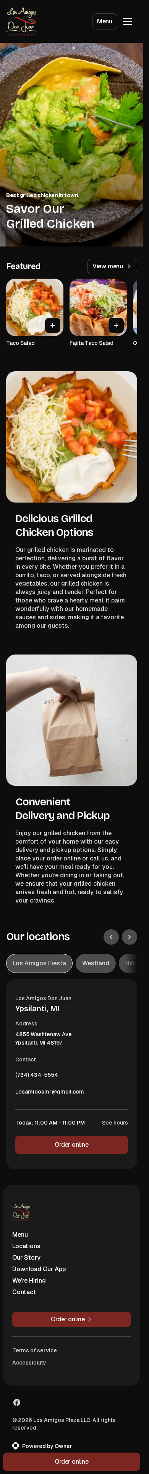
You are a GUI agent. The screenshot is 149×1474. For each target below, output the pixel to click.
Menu (104, 21)
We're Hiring (29, 1280)
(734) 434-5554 (36, 1076)
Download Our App (39, 1269)
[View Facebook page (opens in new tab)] (16, 1402)
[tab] (39, 963)
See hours (115, 1122)
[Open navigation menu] (127, 21)
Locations (26, 1246)
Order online (72, 1145)
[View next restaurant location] (129, 937)
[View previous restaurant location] (111, 937)
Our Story (26, 1258)
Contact (24, 1292)
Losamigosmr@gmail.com (49, 1093)
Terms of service (34, 1350)
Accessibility (29, 1362)
